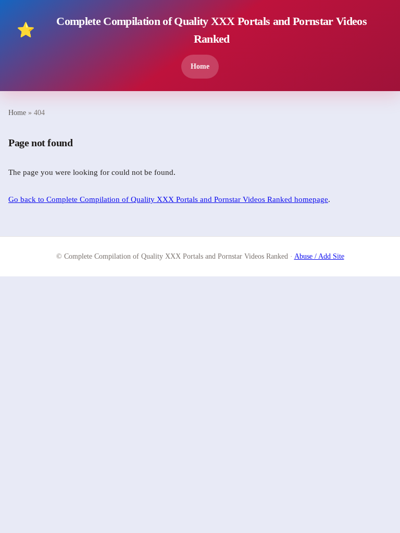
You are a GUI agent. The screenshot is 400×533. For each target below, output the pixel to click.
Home (200, 66)
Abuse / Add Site (319, 256)
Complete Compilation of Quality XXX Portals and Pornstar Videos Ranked (192, 30)
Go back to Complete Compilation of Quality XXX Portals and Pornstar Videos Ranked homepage (168, 199)
